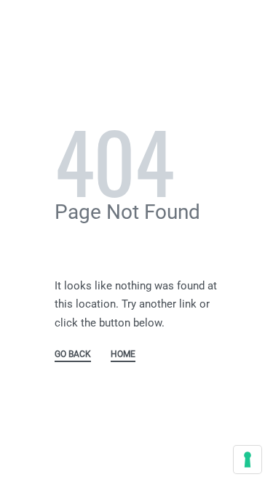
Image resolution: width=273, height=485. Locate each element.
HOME (123, 354)
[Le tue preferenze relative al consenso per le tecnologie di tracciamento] (247, 459)
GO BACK (73, 354)
